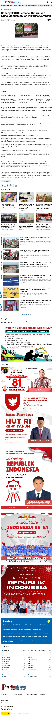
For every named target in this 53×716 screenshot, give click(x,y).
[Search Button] (51, 2)
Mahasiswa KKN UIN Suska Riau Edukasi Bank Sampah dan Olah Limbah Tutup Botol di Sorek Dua (8, 95)
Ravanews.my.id (22, 702)
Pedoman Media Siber (32, 694)
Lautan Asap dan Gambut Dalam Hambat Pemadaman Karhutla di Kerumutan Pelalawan (26, 227)
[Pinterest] (10, 185)
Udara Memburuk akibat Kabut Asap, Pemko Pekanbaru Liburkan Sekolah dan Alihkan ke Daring (25, 633)
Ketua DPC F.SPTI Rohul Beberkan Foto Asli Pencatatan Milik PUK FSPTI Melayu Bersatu (44, 101)
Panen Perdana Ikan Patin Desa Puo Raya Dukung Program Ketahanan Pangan (26, 95)
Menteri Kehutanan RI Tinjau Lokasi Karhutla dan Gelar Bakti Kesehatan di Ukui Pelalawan (8, 101)
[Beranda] (1, 9)
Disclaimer (42, 694)
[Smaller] (46, 20)
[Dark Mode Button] (47, 2)
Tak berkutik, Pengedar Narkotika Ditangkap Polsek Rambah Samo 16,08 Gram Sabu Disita (35, 301)
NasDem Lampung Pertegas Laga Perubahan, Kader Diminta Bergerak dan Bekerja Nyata (35, 276)
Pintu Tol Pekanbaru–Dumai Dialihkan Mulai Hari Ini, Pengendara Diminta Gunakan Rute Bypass (35, 263)
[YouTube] (8, 709)
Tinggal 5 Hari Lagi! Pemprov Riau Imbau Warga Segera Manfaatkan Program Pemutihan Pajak (26, 206)
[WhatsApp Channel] (10, 709)
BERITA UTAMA (1, 266)
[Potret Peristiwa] (12, 2)
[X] (5, 185)
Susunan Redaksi (18, 694)
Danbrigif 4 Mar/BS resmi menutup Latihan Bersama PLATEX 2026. (35, 238)
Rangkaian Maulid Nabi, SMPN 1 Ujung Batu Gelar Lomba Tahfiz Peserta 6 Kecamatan (26, 101)
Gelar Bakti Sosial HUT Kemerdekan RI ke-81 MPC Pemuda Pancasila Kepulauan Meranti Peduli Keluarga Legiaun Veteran (44, 227)
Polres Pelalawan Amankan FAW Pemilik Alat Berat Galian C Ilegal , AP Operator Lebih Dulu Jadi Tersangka (35, 289)
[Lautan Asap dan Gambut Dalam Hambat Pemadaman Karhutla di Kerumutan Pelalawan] (26, 218)
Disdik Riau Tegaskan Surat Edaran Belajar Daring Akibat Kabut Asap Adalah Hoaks (22, 629)
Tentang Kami (4, 694)
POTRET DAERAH (6, 181)
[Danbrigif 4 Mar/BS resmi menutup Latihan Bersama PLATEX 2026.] (11, 242)
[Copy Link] (16, 185)
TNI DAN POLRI (1, 241)
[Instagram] (5, 709)
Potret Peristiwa (19, 713)
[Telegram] (8, 185)
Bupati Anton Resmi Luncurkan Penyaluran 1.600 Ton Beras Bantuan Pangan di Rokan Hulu (43, 95)
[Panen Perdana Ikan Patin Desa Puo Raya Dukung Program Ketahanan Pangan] (9, 197)
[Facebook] (2, 185)
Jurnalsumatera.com (5, 702)
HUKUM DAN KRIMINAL (1, 294)
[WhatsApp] (13, 185)
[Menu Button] (2, 2)
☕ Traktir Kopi (5, 713)
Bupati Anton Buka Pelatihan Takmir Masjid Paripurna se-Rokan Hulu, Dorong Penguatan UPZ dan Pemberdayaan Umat (8, 227)
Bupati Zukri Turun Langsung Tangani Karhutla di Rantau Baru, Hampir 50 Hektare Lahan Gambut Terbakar (44, 206)
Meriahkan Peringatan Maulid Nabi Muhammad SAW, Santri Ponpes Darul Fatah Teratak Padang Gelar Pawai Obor (25, 625)
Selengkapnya (25, 314)
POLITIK (1, 277)
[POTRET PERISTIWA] (13, 687)
